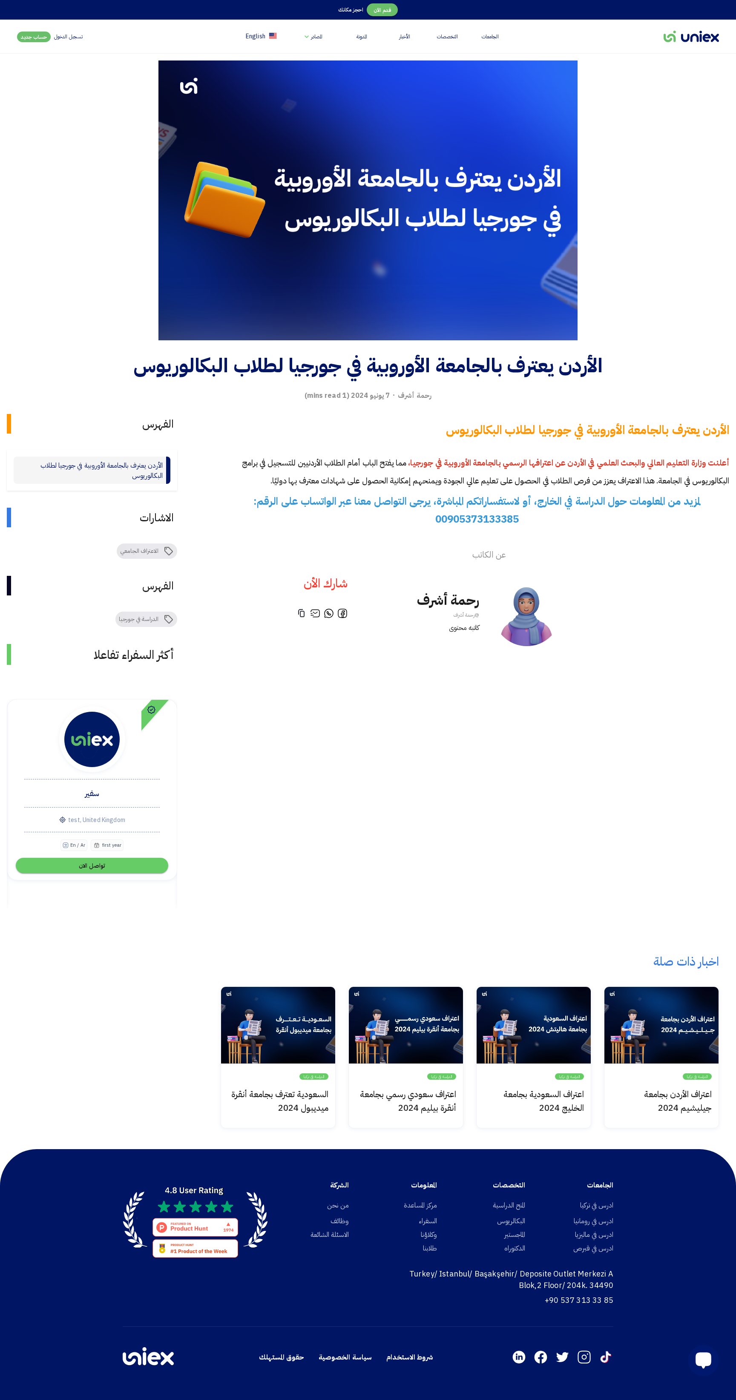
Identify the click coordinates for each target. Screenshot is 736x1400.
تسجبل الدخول (68, 36)
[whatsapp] (329, 614)
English (255, 36)
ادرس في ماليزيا (594, 1234)
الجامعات (490, 36)
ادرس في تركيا (596, 1205)
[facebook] (342, 614)
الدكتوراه (514, 1248)
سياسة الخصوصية (345, 1357)
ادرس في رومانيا (593, 1220)
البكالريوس (511, 1220)
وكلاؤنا (429, 1234)
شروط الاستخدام (409, 1357)
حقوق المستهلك (281, 1357)
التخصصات (447, 36)
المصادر (316, 36)
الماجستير (514, 1234)
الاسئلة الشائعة (329, 1234)
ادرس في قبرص (593, 1248)
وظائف (340, 1220)
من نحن (338, 1205)
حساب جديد (34, 37)
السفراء (428, 1220)
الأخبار (404, 36)
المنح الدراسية (509, 1205)
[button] (700, 1360)
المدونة (361, 36)
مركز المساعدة (420, 1205)
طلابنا (430, 1248)
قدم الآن (382, 10)
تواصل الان (92, 865)
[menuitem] (312, 36)
